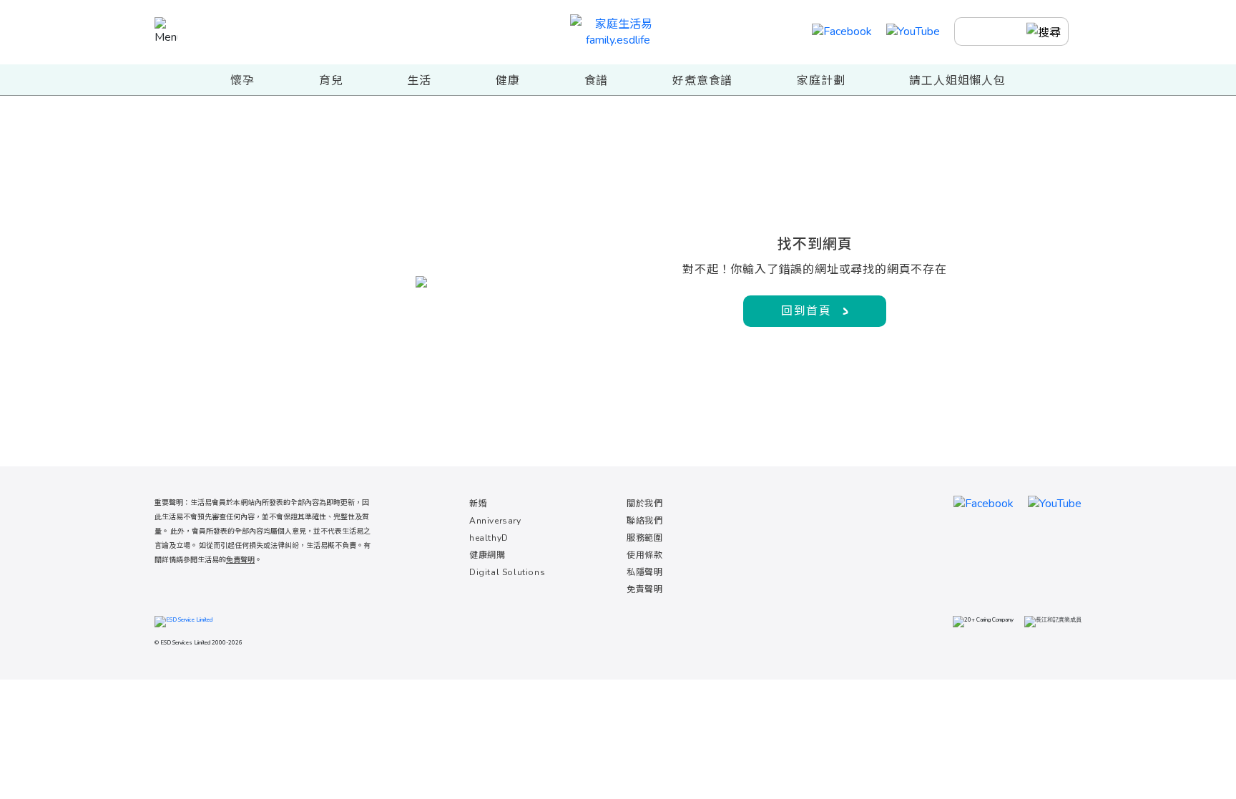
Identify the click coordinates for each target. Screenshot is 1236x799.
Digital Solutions (507, 572)
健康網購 (487, 555)
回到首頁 (806, 311)
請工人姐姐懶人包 (957, 81)
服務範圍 (644, 538)
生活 (419, 81)
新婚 (478, 503)
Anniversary (495, 520)
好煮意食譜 (702, 81)
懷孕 (242, 81)
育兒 (331, 81)
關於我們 (644, 503)
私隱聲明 (644, 572)
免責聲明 (644, 589)
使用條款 (644, 555)
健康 (508, 81)
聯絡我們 (644, 520)
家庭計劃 (821, 81)
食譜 (596, 81)
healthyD (489, 538)
